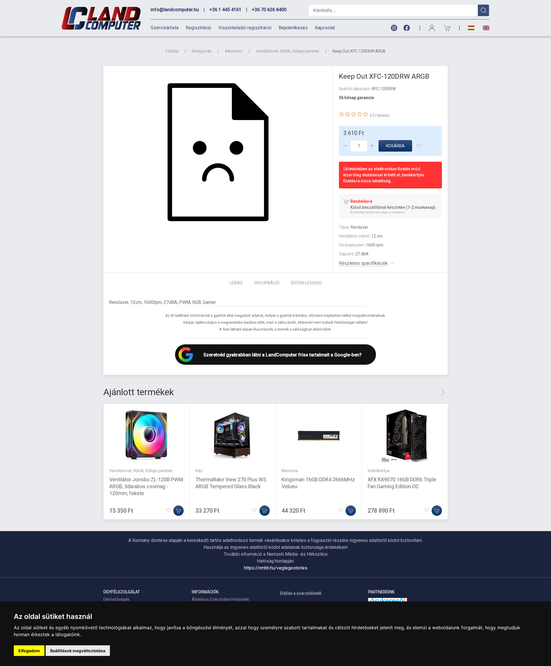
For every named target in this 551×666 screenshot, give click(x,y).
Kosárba (395, 146)
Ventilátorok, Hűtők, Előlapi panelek (287, 51)
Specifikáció (267, 283)
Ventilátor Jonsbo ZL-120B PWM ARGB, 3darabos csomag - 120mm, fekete (146, 486)
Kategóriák (202, 51)
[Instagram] (393, 28)
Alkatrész (233, 51)
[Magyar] (471, 28)
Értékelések (306, 283)
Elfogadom (29, 650)
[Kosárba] (178, 510)
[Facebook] (408, 28)
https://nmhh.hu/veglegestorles (275, 568)
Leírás (236, 283)
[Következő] (443, 392)
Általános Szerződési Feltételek (220, 599)
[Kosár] (447, 28)
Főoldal (172, 51)
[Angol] (484, 28)
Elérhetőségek (116, 599)
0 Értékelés (380, 115)
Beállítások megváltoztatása (77, 650)
